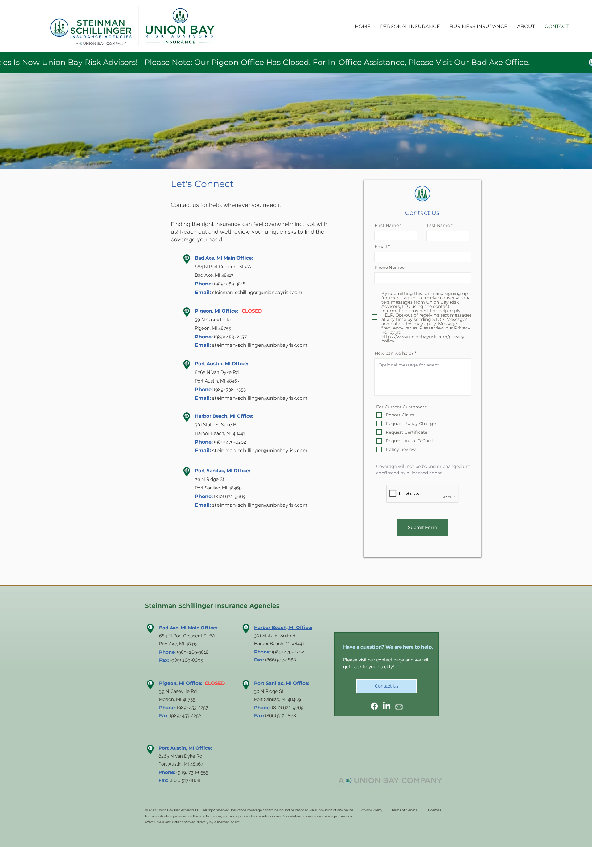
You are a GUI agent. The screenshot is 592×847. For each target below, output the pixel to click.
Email (381, 246)
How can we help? (394, 353)
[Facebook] (374, 706)
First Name (387, 225)
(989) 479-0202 (288, 652)
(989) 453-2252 (185, 715)
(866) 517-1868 (280, 715)
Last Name (438, 225)
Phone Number (390, 267)
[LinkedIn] (386, 706)
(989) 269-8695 (186, 660)
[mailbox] (399, 706)
